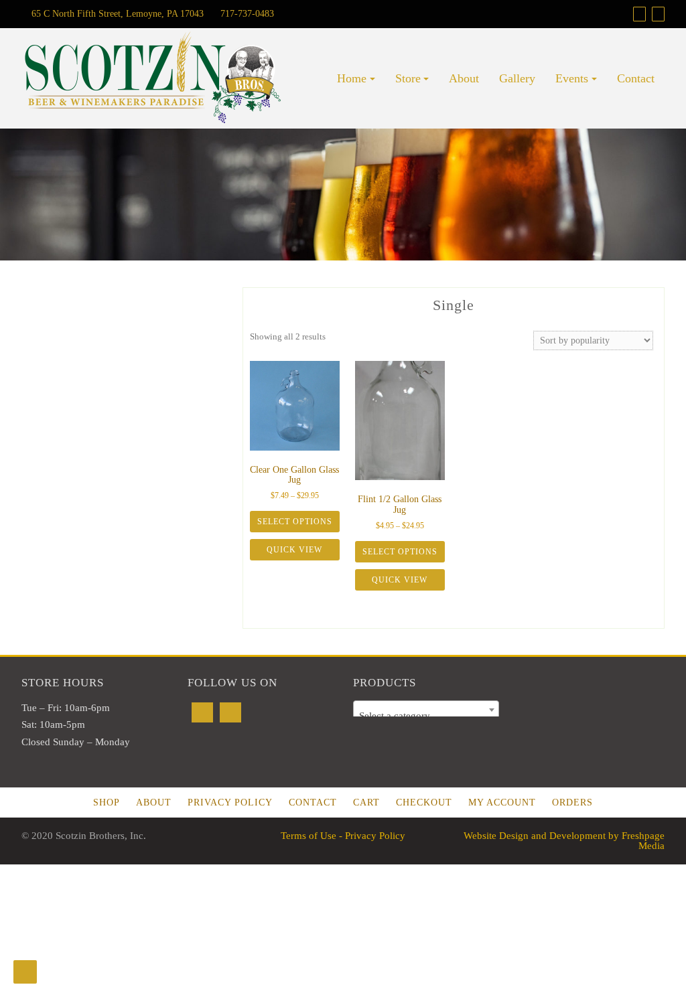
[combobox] (426, 709)
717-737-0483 (246, 14)
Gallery (517, 78)
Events (571, 78)
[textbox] (426, 715)
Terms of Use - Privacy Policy (343, 835)
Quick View (294, 549)
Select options (294, 521)
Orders (572, 802)
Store (408, 78)
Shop (106, 802)
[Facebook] (202, 712)
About (464, 78)
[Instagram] (230, 712)
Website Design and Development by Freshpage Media (564, 840)
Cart (366, 802)
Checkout (424, 802)
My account (502, 802)
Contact (636, 78)
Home (351, 78)
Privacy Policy (230, 802)
